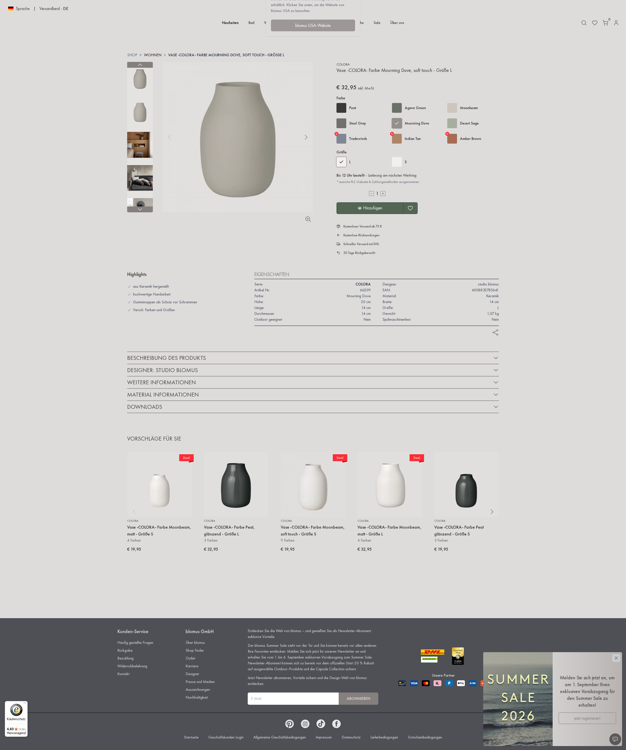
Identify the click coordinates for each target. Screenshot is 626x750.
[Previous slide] (140, 65)
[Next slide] (140, 209)
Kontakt (123, 673)
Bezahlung (125, 658)
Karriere (192, 666)
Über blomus (195, 642)
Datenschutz (351, 737)
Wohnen (152, 54)
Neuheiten (230, 22)
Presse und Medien (200, 681)
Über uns (397, 22)
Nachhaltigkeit (197, 697)
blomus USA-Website (313, 25)
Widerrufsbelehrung (132, 666)
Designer (192, 673)
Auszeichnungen (198, 689)
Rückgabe (125, 650)
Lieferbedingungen (384, 737)
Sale (377, 22)
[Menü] (25, 704)
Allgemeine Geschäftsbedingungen (279, 737)
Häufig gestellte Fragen (135, 642)
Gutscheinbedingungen (425, 737)
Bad (251, 22)
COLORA (343, 64)
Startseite (191, 737)
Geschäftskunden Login (226, 737)
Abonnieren (358, 698)
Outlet (190, 658)
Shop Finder (195, 650)
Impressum (324, 737)
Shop (132, 54)
